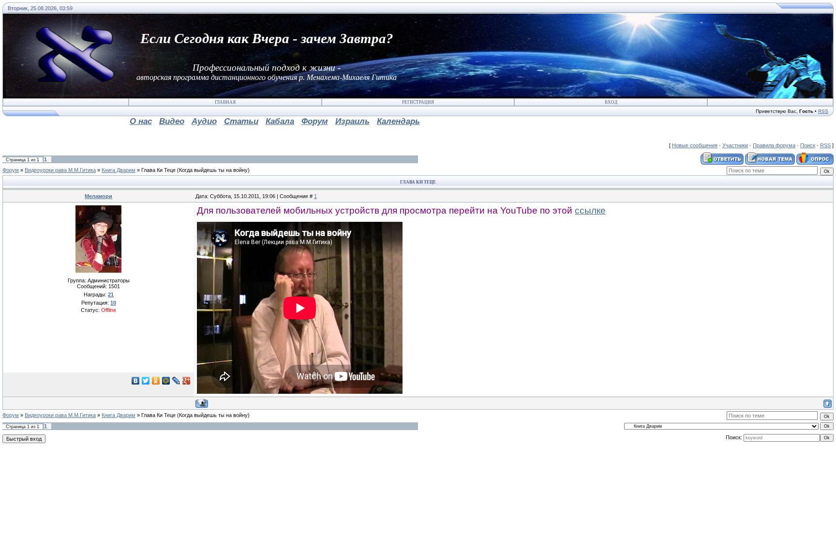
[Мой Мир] (166, 380)
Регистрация (418, 102)
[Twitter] (146, 380)
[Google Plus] (186, 380)
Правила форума (774, 145)
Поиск (807, 145)
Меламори (98, 196)
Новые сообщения (694, 145)
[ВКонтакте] (136, 380)
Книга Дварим (118, 170)
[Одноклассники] (156, 380)
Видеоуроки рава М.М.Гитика (60, 170)
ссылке (590, 210)
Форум (10, 170)
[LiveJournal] (176, 380)
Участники (735, 145)
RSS (823, 111)
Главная (225, 102)
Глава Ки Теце (158, 170)
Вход (611, 102)
